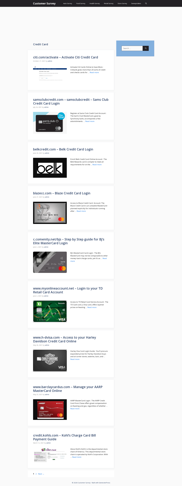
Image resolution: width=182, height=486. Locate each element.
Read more (94, 72)
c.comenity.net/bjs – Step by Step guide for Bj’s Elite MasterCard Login (68, 241)
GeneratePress (104, 483)
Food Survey (80, 3)
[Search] (146, 48)
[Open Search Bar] (146, 3)
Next (41, 474)
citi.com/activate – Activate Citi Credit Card (65, 57)
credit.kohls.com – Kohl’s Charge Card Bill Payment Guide (64, 437)
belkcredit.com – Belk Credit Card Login (63, 149)
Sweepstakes (136, 3)
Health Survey (95, 3)
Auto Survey (67, 3)
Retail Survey (108, 3)
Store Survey (122, 3)
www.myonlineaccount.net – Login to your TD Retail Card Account (68, 290)
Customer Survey (44, 3)
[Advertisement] (91, 22)
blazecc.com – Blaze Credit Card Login (61, 193)
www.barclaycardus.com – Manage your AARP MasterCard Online (67, 389)
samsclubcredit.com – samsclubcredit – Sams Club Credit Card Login (70, 101)
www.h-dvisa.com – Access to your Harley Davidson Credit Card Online (64, 339)
